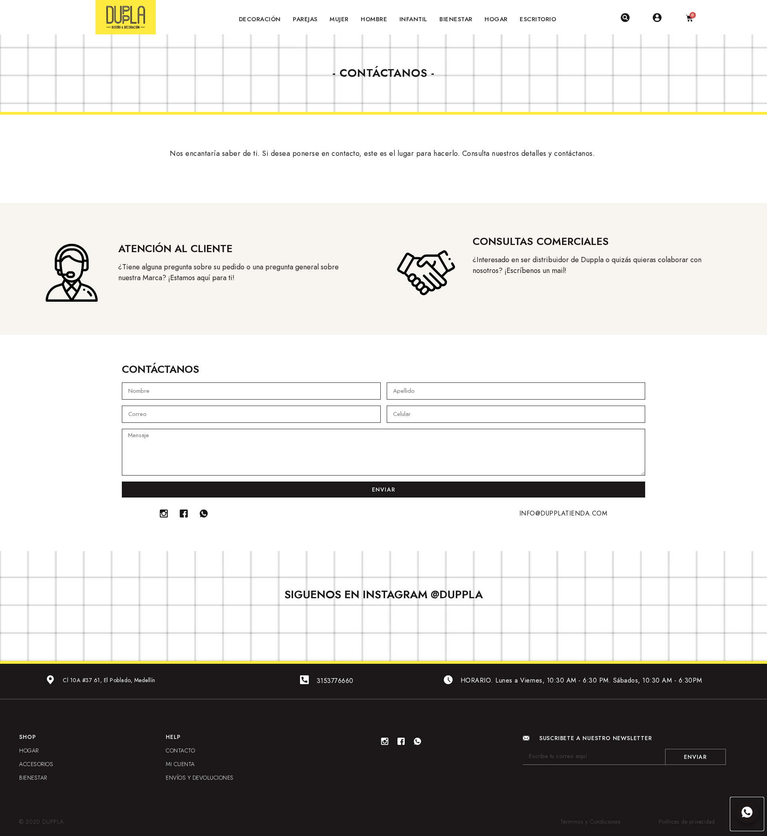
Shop (27, 737)
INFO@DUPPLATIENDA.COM (563, 513)
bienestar (33, 778)
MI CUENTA (180, 764)
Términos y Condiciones (590, 822)
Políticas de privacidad (687, 822)
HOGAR (29, 750)
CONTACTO (180, 750)
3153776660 (335, 680)
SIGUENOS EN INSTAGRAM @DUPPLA (383, 594)
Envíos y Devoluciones (200, 778)
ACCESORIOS (36, 764)
